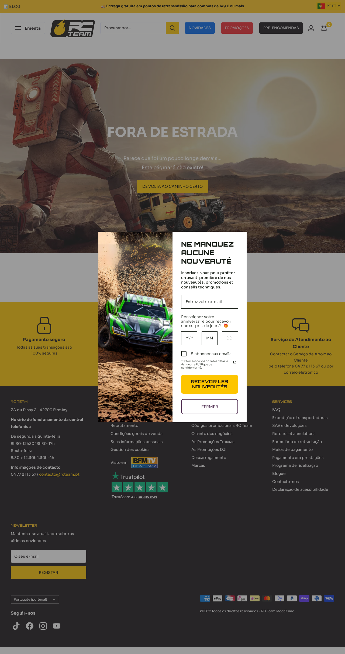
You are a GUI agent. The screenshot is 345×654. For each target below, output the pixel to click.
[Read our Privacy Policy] (235, 362)
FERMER (209, 406)
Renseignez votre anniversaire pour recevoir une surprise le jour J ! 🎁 (206, 321)
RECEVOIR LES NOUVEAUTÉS (209, 384)
